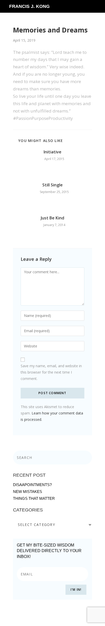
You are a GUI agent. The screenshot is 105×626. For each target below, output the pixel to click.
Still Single (52, 185)
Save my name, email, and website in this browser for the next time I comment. (51, 372)
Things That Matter (34, 498)
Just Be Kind (52, 218)
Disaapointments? (32, 485)
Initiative (52, 152)
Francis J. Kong (29, 6)
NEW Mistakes (27, 491)
